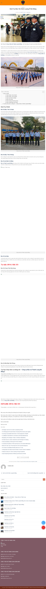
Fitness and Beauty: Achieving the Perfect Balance (12, 441)
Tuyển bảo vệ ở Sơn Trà (8, 519)
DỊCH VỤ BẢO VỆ (4, 488)
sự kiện (36, 461)
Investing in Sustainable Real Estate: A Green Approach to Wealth (15, 433)
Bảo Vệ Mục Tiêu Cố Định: (12, 95)
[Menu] (1, 2)
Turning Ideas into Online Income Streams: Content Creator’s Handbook (16, 449)
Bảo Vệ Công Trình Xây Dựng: (12, 100)
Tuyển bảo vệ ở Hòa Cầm (9, 526)
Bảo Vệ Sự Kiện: (10, 99)
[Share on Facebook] (20, 457)
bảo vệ (30, 461)
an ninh (24, 461)
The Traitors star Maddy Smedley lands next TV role (12, 447)
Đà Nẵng (16, 53)
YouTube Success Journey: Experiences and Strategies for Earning (15, 439)
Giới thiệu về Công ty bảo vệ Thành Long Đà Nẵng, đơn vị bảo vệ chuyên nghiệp (19, 500)
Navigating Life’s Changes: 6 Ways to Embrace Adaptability (14, 437)
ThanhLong (28, 12)
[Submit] (44, 479)
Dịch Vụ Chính (6, 93)
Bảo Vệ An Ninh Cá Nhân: (11, 97)
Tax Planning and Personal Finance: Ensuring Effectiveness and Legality (16, 431)
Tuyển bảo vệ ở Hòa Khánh (9, 530)
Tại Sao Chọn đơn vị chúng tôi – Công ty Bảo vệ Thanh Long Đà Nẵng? (17, 103)
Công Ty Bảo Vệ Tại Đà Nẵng (10, 508)
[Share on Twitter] (22, 457)
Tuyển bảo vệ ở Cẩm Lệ (8, 523)
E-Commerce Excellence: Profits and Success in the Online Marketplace (16, 443)
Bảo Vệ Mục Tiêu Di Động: (12, 96)
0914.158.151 (12, 265)
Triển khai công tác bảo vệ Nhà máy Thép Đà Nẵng (14, 504)
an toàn (27, 461)
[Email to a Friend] (24, 457)
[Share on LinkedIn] (28, 457)
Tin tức (23, 7)
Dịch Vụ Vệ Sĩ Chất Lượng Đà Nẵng (10, 473)
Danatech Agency (40, 587)
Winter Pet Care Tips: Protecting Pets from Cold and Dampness (15, 445)
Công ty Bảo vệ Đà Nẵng (32, 52)
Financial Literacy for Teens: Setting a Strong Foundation (13, 451)
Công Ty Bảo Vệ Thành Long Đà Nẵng (14, 44)
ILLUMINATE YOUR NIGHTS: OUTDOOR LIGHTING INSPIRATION (15, 435)
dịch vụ (9, 55)
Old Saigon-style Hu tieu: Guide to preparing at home (12, 429)
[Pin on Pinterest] (26, 457)
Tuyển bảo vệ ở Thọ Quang (9, 515)
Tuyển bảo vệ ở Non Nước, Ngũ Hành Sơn (12, 512)
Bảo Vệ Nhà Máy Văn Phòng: (12, 102)
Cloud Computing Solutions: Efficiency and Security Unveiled (14, 453)
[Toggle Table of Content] (42, 92)
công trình (32, 461)
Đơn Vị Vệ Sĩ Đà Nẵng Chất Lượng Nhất (35, 473)
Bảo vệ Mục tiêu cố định (5, 486)
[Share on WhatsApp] (18, 457)
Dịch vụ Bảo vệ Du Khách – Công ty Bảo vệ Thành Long (15, 497)
